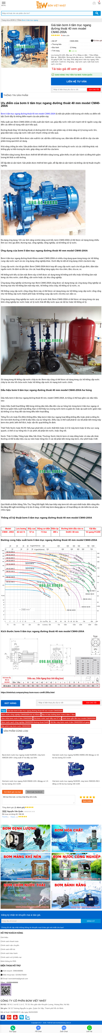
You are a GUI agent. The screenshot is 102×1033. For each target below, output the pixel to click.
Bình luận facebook (34, 792)
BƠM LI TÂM (15, 20)
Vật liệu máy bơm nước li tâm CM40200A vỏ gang (69, 722)
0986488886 (18, 971)
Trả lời (4, 817)
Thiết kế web (51, 1023)
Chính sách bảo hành (9, 953)
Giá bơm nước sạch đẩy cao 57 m (47, 718)
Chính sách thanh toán (10, 941)
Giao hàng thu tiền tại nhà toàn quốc (73, 75)
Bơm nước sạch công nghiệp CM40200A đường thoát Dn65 (24, 722)
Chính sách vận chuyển (10, 945)
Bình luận (65, 35)
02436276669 (21, 975)
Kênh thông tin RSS (8, 961)
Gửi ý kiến (87, 801)
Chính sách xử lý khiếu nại (11, 957)
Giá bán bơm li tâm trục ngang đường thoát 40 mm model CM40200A (34, 711)
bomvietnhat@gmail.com (18, 979)
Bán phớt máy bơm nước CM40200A (16, 726)
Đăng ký (91, 921)
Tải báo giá (97, 40)
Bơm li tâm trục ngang (30, 20)
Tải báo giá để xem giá (66, 69)
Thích (12, 817)
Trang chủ (5, 20)
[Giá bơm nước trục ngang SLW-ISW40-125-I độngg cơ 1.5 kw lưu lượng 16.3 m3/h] (26, 778)
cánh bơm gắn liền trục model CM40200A (79, 718)
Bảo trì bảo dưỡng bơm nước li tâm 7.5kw (58, 714)
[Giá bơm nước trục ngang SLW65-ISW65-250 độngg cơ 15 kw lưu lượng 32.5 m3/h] (76, 751)
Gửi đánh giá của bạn (12, 792)
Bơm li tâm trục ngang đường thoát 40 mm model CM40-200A (28, 114)
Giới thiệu (4, 937)
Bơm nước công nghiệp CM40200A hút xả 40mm (20, 714)
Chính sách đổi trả (8, 949)
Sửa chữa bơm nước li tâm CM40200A (16, 718)
